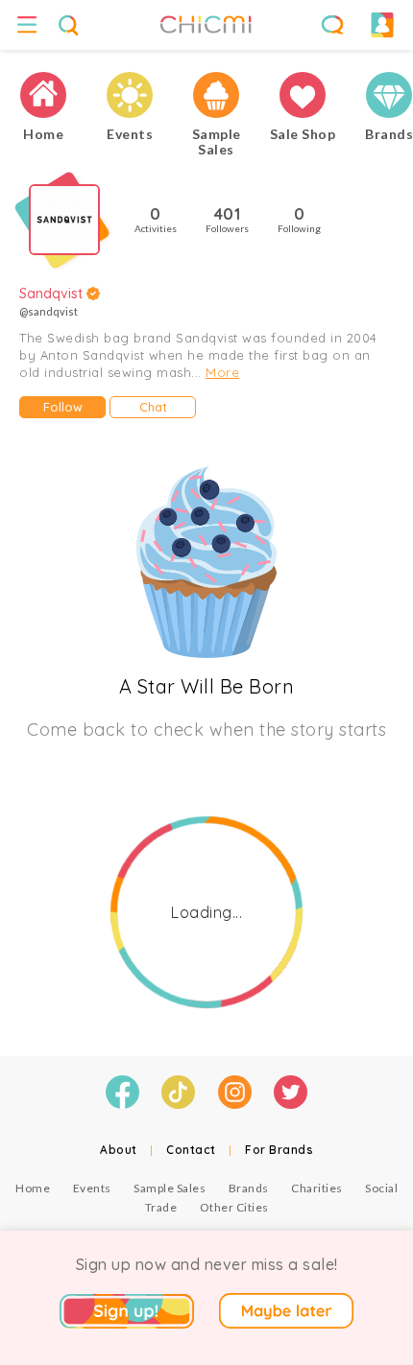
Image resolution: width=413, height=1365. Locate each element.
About (118, 1149)
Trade (161, 1207)
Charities (317, 1188)
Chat (153, 406)
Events (92, 1188)
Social (381, 1188)
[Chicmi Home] (43, 95)
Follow (63, 406)
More (222, 372)
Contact (191, 1149)
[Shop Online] (302, 95)
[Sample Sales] (216, 95)
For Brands (279, 1149)
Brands (249, 1188)
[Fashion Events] (129, 95)
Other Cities (234, 1207)
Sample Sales (170, 1188)
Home (32, 1188)
